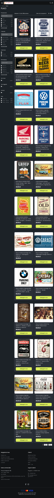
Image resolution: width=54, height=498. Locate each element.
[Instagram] (28, 484)
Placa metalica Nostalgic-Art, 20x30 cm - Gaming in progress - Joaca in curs (23, 361)
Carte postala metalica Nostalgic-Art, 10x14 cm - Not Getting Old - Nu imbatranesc (43, 218)
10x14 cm (4, 65)
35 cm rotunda (6, 72)
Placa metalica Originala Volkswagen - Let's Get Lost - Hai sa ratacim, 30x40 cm (23, 397)
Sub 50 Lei (5, 98)
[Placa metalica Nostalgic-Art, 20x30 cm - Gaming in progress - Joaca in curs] (23, 348)
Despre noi (3, 455)
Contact (3, 462)
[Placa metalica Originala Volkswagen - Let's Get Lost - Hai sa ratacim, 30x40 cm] (23, 384)
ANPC (29, 462)
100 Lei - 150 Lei (6, 102)
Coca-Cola (5, 26)
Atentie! (4, 44)
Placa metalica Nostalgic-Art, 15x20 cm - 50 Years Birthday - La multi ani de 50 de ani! (23, 40)
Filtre (50, 13)
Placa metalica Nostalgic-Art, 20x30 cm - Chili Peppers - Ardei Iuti (23, 254)
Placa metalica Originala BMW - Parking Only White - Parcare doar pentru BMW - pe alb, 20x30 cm (23, 290)
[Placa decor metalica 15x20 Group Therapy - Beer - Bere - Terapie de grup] (23, 170)
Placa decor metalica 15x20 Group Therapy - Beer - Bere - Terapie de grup (23, 183)
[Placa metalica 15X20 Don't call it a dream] (23, 99)
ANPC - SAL (30, 464)
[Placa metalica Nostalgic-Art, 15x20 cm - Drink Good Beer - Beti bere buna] (43, 63)
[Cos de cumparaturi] (52, 3)
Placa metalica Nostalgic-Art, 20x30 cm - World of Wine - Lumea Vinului (43, 361)
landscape (5, 56)
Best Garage (5, 37)
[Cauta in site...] (50, 3)
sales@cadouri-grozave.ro (32, 475)
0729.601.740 (32, 473)
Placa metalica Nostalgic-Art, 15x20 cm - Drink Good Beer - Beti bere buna (43, 76)
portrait (4, 54)
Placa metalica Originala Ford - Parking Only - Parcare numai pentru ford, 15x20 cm (44, 40)
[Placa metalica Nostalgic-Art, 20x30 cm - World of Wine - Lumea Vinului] (43, 348)
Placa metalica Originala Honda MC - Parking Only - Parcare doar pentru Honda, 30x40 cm (23, 147)
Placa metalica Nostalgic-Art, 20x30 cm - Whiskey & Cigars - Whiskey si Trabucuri (23, 325)
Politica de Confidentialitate (7, 459)
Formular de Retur (32, 460)
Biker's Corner (5, 39)
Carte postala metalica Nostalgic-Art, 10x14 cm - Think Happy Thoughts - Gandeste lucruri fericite (23, 218)
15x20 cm (4, 69)
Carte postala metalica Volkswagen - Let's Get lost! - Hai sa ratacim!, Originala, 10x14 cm (43, 183)
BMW (4, 22)
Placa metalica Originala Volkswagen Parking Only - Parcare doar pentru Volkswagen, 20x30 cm (42, 111)
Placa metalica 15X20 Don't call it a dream (24, 111)
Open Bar (5, 41)
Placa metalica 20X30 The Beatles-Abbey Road (42, 324)
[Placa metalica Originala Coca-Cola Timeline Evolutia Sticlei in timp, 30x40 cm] (43, 384)
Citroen (4, 24)
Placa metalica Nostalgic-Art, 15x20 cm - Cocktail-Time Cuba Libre (24, 432)
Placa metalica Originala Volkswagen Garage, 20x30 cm (44, 253)
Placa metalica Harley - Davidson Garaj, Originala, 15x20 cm (42, 432)
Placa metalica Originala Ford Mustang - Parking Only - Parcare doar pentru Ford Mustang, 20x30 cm (43, 147)
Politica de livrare (5, 460)
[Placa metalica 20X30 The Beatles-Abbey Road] (43, 313)
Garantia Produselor (33, 459)
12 (49, 444)
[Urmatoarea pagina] (51, 445)
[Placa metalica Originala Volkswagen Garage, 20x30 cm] (43, 241)
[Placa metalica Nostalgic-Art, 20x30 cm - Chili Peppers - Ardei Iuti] (23, 241)
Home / (4, 6)
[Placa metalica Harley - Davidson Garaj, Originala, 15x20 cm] (43, 419)
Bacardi (4, 20)
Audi (3, 19)
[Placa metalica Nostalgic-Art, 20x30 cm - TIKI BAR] (43, 277)
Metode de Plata (32, 455)
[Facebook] (26, 484)
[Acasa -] (8, 3)
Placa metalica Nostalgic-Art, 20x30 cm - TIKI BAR (43, 289)
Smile (4, 42)
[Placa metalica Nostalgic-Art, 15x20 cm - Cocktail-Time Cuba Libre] (23, 419)
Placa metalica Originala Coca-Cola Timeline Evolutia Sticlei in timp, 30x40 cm (43, 397)
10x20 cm (4, 67)
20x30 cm (5, 71)
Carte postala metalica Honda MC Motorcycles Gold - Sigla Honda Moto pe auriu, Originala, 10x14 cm (24, 76)
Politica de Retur (31, 457)
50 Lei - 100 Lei (6, 100)
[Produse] (2, 3)
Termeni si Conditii (5, 457)
